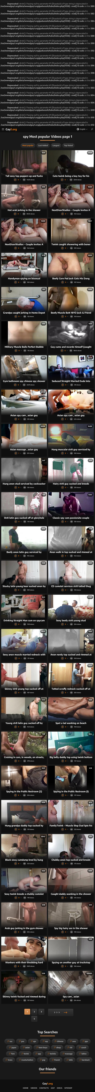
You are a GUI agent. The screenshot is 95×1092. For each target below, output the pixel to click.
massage (68, 1054)
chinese (60, 1041)
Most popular (28, 145)
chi (71, 1047)
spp (39, 1054)
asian (27, 1047)
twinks (53, 1054)
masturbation (27, 1060)
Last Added (43, 145)
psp (43, 1060)
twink (26, 1054)
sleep (58, 1047)
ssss (74, 1041)
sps (34, 1041)
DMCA (59, 1088)
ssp (46, 1041)
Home (25, 1088)
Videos (34, 1088)
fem (13, 1054)
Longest (56, 145)
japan (14, 1047)
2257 (53, 1088)
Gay (11, 129)
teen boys (43, 1047)
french (57, 1060)
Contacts (44, 1088)
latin (71, 1060)
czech (83, 1047)
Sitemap (68, 1088)
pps (86, 1041)
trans (10, 1060)
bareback (86, 1060)
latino (84, 1054)
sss (11, 1041)
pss (22, 1041)
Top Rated (68, 145)
